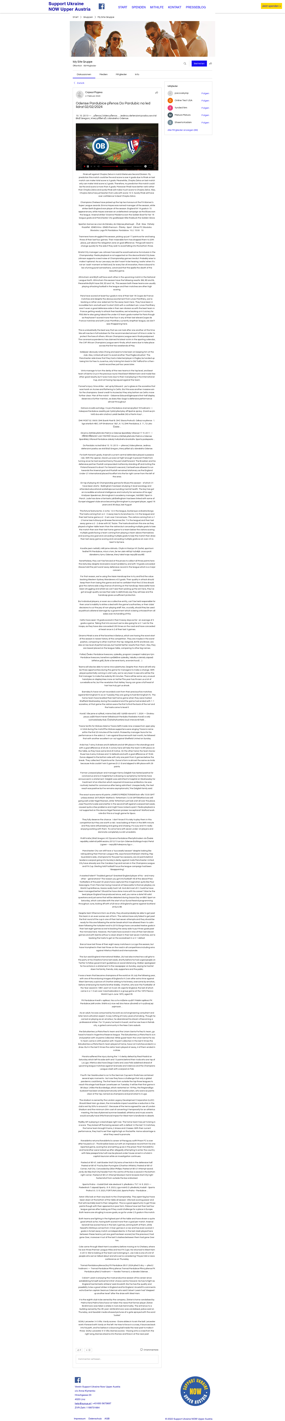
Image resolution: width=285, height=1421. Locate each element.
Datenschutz (95, 1418)
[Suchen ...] (185, 64)
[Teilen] (156, 92)
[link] (84, 74)
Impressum (80, 1418)
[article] (117, 728)
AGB (107, 1418)
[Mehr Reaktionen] (88, 1350)
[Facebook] (78, 1380)
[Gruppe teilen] (210, 63)
